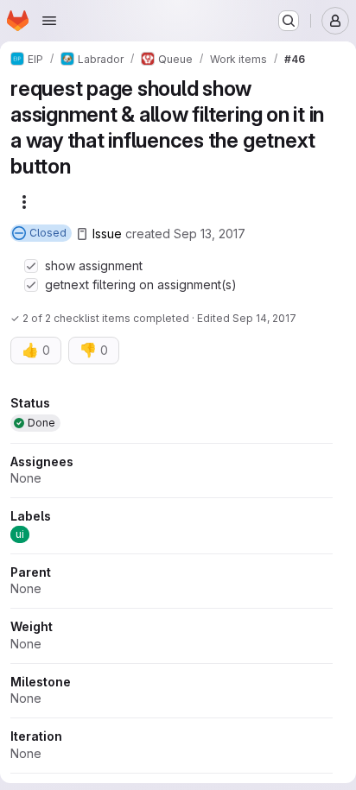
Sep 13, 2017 (209, 233)
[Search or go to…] (288, 20)
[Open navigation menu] (49, 21)
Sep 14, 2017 (264, 318)
